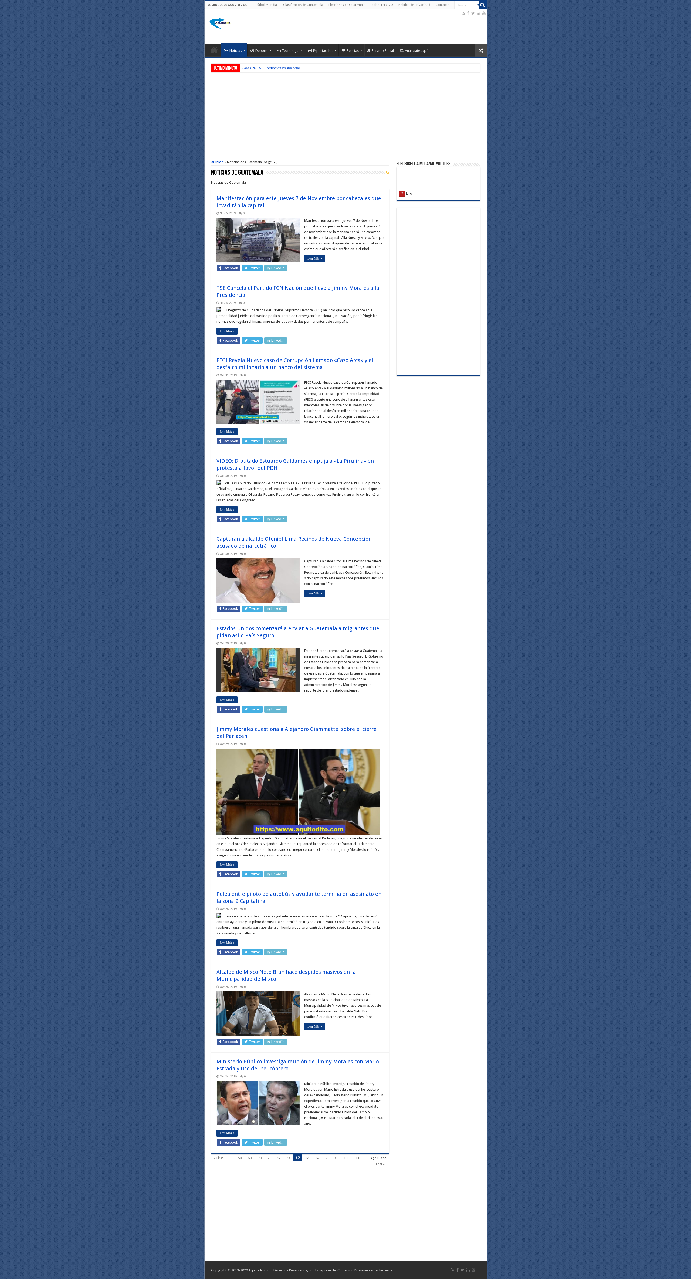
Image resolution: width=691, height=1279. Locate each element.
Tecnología (290, 51)
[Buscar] (483, 5)
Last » (380, 1164)
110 (358, 1158)
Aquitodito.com (261, 1270)
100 (346, 1158)
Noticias (235, 51)
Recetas (353, 51)
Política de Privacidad (414, 5)
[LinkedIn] (478, 13)
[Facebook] (468, 13)
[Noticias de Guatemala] (221, 22)
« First (218, 1158)
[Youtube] (484, 13)
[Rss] (463, 13)
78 (278, 1158)
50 (240, 1158)
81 (308, 1158)
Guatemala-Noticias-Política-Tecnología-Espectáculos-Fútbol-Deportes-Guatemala (214, 50)
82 (318, 1158)
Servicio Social (383, 51)
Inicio (219, 162)
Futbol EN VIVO (382, 5)
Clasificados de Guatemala (303, 5)
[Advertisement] (362, 27)
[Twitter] (473, 13)
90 (335, 1158)
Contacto (443, 5)
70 (260, 1158)
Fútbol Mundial (267, 5)
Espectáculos (323, 51)
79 (288, 1158)
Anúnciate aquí (416, 51)
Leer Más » (314, 258)
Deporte (261, 51)
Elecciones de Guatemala (346, 5)
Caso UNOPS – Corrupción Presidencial (271, 68)
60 (250, 1158)
